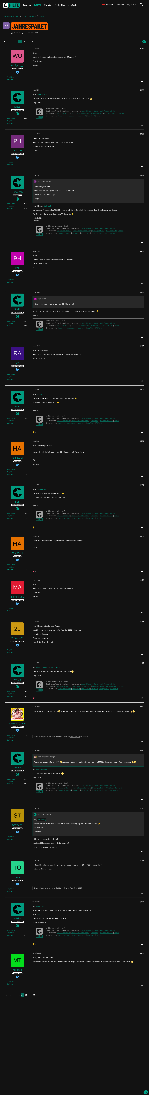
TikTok (98, 116)
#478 (142, 860)
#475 (142, 707)
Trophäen (10, 77)
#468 (142, 390)
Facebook (70, 116)
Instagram (80, 116)
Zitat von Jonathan (44, 814)
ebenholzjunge (75, 737)
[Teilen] (144, 41)
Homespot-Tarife (97, 113)
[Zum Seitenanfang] (146, 1092)
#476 (142, 751)
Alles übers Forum (63, 113)
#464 (142, 175)
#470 (142, 485)
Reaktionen (11, 118)
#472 (142, 580)
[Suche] (141, 4)
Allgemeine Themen (64, 231)
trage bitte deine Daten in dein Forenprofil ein (98, 111)
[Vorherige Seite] (5, 41)
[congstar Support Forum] (11, 5)
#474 (142, 663)
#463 (142, 134)
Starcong (42, 819)
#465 (142, 251)
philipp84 (48, 206)
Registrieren (131, 4)
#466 (142, 293)
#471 (142, 536)
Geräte (121, 113)
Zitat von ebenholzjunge (46, 757)
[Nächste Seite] (36, 41)
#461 (142, 49)
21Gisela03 (56, 667)
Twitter (93, 233)
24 (20, 42)
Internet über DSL (110, 113)
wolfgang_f (43, 94)
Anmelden (120, 4)
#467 (142, 346)
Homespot (94, 421)
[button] (108, 4)
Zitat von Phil (42, 299)
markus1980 (42, 667)
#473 (142, 621)
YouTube (90, 116)
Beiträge (10, 79)
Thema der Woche (64, 233)
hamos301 (42, 489)
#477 (142, 808)
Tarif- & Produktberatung (80, 113)
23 (16, 42)
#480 (142, 953)
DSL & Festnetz (111, 231)
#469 (142, 441)
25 (24, 42)
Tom (71, 888)
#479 (142, 902)
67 (32, 42)
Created (61, 116)
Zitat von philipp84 (44, 181)
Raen (40, 394)
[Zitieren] (142, 81)
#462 (142, 90)
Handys (120, 231)
